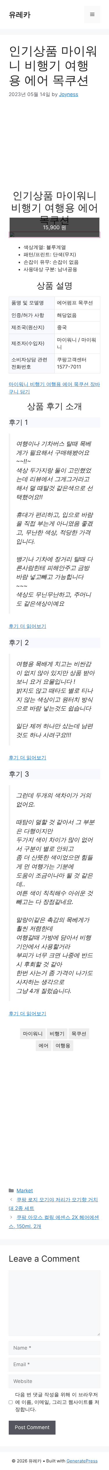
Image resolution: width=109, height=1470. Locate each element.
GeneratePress (82, 1461)
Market (25, 1190)
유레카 (20, 14)
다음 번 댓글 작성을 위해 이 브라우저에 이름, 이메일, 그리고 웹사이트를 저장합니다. (57, 1402)
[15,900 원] (54, 235)
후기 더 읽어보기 (27, 626)
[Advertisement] (54, 147)
